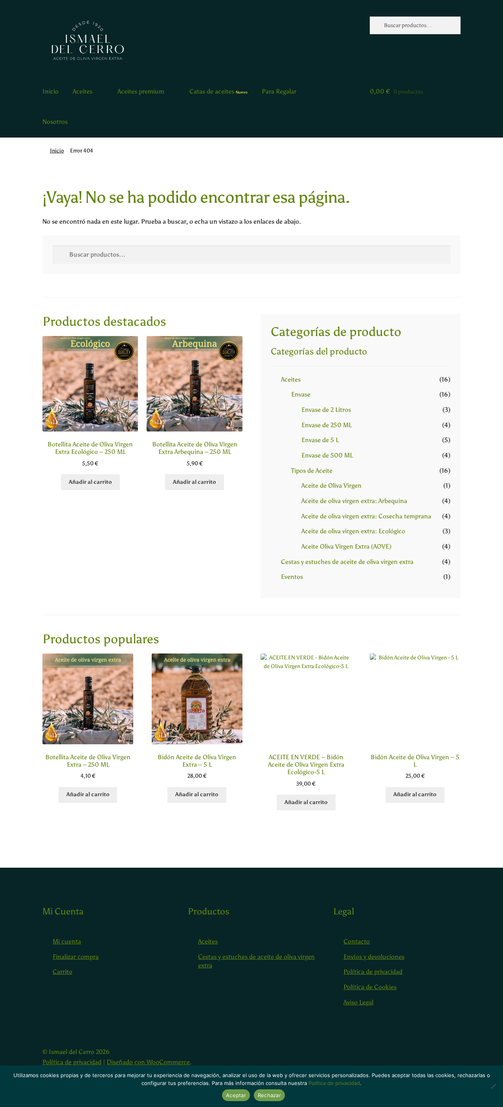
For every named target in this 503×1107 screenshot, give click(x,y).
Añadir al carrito (90, 482)
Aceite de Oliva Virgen (331, 485)
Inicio (50, 91)
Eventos (292, 576)
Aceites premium (140, 91)
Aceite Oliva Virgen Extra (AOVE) (346, 546)
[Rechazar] (493, 1086)
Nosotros (55, 121)
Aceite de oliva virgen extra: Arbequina (354, 501)
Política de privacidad (372, 971)
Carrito (62, 971)
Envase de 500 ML (327, 455)
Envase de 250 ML (326, 425)
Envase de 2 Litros (326, 409)
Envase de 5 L (320, 440)
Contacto (356, 941)
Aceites (82, 91)
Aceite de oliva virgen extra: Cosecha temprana (366, 516)
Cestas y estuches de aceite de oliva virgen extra (347, 561)
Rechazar (269, 1095)
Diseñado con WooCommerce (148, 1062)
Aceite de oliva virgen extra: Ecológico (353, 531)
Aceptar (236, 1095)
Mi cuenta (67, 941)
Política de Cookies (370, 987)
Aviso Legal (358, 1002)
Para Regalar (279, 91)
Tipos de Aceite (311, 470)
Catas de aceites (211, 91)
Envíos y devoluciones (373, 956)
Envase (300, 394)
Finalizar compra (76, 956)
